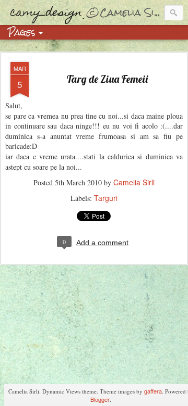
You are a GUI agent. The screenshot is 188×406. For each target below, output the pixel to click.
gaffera (153, 391)
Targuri (106, 198)
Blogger (100, 399)
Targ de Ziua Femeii (107, 78)
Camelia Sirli (134, 182)
